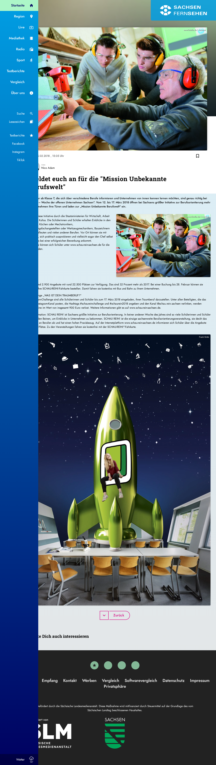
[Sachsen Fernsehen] (183, 10)
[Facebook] (108, 665)
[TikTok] (135, 665)
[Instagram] (122, 665)
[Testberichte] (94, 665)
